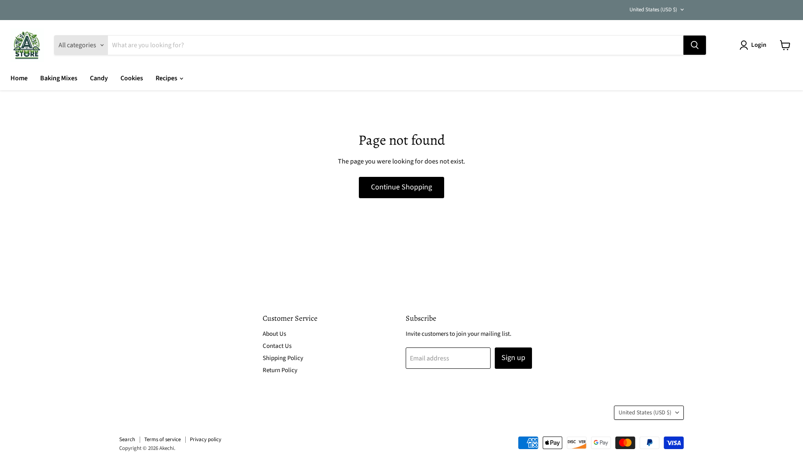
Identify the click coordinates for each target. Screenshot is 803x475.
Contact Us (277, 346)
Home (19, 78)
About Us (274, 333)
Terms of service (162, 439)
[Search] (694, 45)
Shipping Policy (283, 358)
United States (653, 9)
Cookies (131, 78)
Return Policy (280, 370)
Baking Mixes (58, 78)
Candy (99, 78)
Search (127, 439)
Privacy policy (205, 439)
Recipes (167, 78)
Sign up (513, 357)
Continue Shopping (401, 187)
